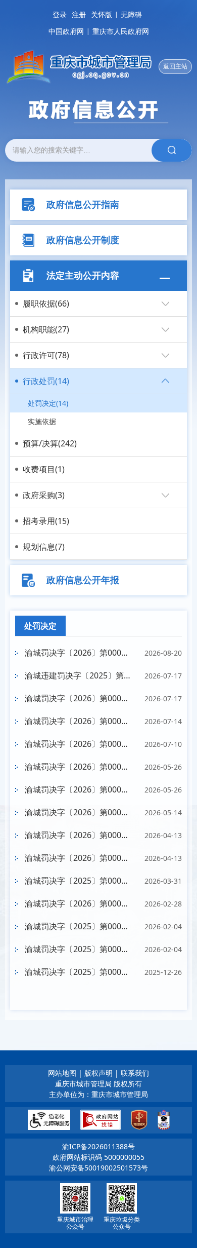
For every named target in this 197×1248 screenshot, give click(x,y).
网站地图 (62, 1073)
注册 (79, 14)
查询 (172, 150)
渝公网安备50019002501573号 (98, 1168)
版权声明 (98, 1073)
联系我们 (135, 1073)
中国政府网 (66, 31)
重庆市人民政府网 (120, 31)
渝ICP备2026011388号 (98, 1146)
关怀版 (101, 14)
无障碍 (131, 14)
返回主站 (175, 66)
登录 (60, 14)
